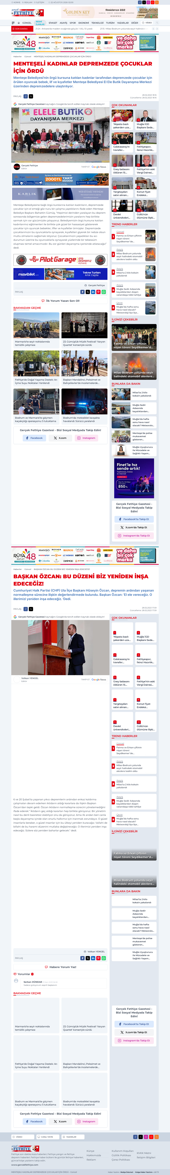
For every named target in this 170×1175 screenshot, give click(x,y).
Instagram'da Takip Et (136, 535)
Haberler (17, 56)
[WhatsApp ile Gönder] (104, 292)
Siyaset (53, 23)
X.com (62, 438)
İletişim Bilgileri (146, 1157)
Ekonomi (83, 23)
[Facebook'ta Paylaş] (26, 96)
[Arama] (157, 22)
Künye (17, 2)
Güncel (26, 23)
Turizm (110, 23)
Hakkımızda (94, 1155)
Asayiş (63, 23)
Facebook (36, 438)
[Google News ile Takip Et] (98, 166)
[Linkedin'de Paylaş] (93, 292)
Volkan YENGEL (30, 679)
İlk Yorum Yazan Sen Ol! (63, 300)
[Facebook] (140, 2)
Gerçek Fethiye (29, 167)
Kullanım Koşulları (123, 1151)
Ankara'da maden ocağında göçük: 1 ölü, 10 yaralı (63, 28)
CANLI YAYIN (47, 1137)
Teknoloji (97, 23)
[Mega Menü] (13, 23)
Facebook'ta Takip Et (136, 519)
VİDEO (149, 22)
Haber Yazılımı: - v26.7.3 (133, 1172)
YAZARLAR (71, 1137)
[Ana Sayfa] (19, 23)
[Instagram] (148, 2)
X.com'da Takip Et (136, 527)
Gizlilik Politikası (121, 1155)
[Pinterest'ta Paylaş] (98, 292)
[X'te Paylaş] (31, 96)
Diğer (134, 23)
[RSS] (157, 2)
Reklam (28, 2)
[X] (144, 2)
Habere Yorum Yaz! (63, 967)
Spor (73, 23)
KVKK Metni (144, 1153)
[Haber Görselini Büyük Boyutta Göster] (60, 135)
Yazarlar (123, 23)
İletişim (40, 2)
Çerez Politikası (121, 1159)
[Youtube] (152, 2)
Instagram (89, 438)
